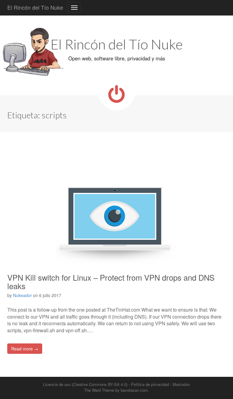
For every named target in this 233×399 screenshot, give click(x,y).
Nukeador (22, 295)
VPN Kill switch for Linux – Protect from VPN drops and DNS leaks (110, 281)
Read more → (24, 349)
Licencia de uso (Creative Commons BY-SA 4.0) (85, 384)
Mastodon (181, 384)
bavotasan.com (134, 390)
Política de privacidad (150, 384)
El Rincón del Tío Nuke (35, 7)
